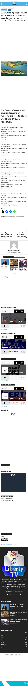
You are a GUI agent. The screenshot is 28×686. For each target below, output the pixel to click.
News (10, 9)
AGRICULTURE (7, 216)
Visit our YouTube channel (7, 500)
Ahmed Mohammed (6, 20)
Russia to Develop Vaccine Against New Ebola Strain (4, 267)
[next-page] (15, 273)
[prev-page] (13, 273)
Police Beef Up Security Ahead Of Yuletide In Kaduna (23, 269)
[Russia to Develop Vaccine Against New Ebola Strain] (5, 262)
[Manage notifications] (24, 683)
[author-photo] (14, 245)
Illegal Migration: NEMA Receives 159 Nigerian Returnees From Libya (6, 235)
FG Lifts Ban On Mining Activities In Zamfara (14, 269)
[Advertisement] (14, 37)
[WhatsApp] (12, 57)
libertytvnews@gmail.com (17, 591)
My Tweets (3, 536)
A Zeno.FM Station (4, 329)
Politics (2, 640)
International (6, 7)
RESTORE (21, 216)
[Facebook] (3, 57)
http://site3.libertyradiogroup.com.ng (14, 252)
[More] (21, 57)
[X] (7, 57)
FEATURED (3, 644)
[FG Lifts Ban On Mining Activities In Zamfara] (14, 263)
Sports (2, 647)
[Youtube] (20, 594)
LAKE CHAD (13, 216)
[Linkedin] (17, 57)
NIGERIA (17, 216)
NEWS (2, 637)
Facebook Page (5, 464)
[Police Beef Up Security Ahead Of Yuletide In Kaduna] (23, 263)
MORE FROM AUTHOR (19, 256)
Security (3, 642)
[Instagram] (11, 594)
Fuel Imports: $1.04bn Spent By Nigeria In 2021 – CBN (22, 235)
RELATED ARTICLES (8, 256)
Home (2, 7)
